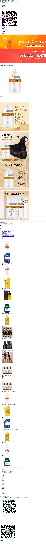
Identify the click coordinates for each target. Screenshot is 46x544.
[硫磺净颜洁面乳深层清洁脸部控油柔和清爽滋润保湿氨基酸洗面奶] (7, 416)
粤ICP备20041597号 (15, 497)
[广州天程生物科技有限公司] (5, 15)
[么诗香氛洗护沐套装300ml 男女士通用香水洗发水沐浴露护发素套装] (7, 390)
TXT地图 (24, 497)
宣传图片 (3, 32)
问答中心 (10, 1)
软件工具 (4, 30)
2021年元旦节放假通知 (4, 233)
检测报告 (3, 492)
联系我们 (15, 1)
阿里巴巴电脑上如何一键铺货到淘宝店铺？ (7, 230)
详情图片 (4, 31)
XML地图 (22, 497)
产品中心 (3, 23)
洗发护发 (4, 222)
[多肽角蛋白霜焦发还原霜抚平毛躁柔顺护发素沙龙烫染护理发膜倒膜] (7, 312)
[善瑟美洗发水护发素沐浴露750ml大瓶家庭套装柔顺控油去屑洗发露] (7, 337)
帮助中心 (4, 26)
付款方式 (8, 1)
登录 (10, 0)
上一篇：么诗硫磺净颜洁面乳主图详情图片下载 (6, 223)
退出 (13, 0)
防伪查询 (3, 483)
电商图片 (1, 222)
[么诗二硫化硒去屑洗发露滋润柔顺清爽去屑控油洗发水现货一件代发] (7, 428)
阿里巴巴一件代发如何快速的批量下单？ (7, 234)
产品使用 (3, 488)
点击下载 (1, 96)
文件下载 (3, 28)
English (3, 1)
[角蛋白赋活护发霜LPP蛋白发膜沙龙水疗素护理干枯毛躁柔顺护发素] (7, 275)
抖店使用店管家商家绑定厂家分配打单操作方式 (8, 231)
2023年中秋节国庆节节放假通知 (6, 232)
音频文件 (4, 29)
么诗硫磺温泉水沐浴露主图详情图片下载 (7, 472)
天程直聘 (13, 1)
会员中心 (5, 1)
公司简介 (4, 20)
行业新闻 (4, 27)
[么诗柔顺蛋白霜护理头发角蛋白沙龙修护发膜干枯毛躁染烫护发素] (7, 250)
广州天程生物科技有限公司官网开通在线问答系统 (8, 236)
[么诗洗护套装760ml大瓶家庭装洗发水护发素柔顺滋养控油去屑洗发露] (7, 362)
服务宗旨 (4, 22)
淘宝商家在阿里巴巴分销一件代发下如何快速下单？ (8, 235)
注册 (12, 0)
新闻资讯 (3, 24)
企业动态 (4, 25)
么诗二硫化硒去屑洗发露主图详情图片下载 (7, 471)
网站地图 (19, 497)
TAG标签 (27, 497)
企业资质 (4, 21)
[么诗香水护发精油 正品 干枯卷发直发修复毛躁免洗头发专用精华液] (7, 300)
